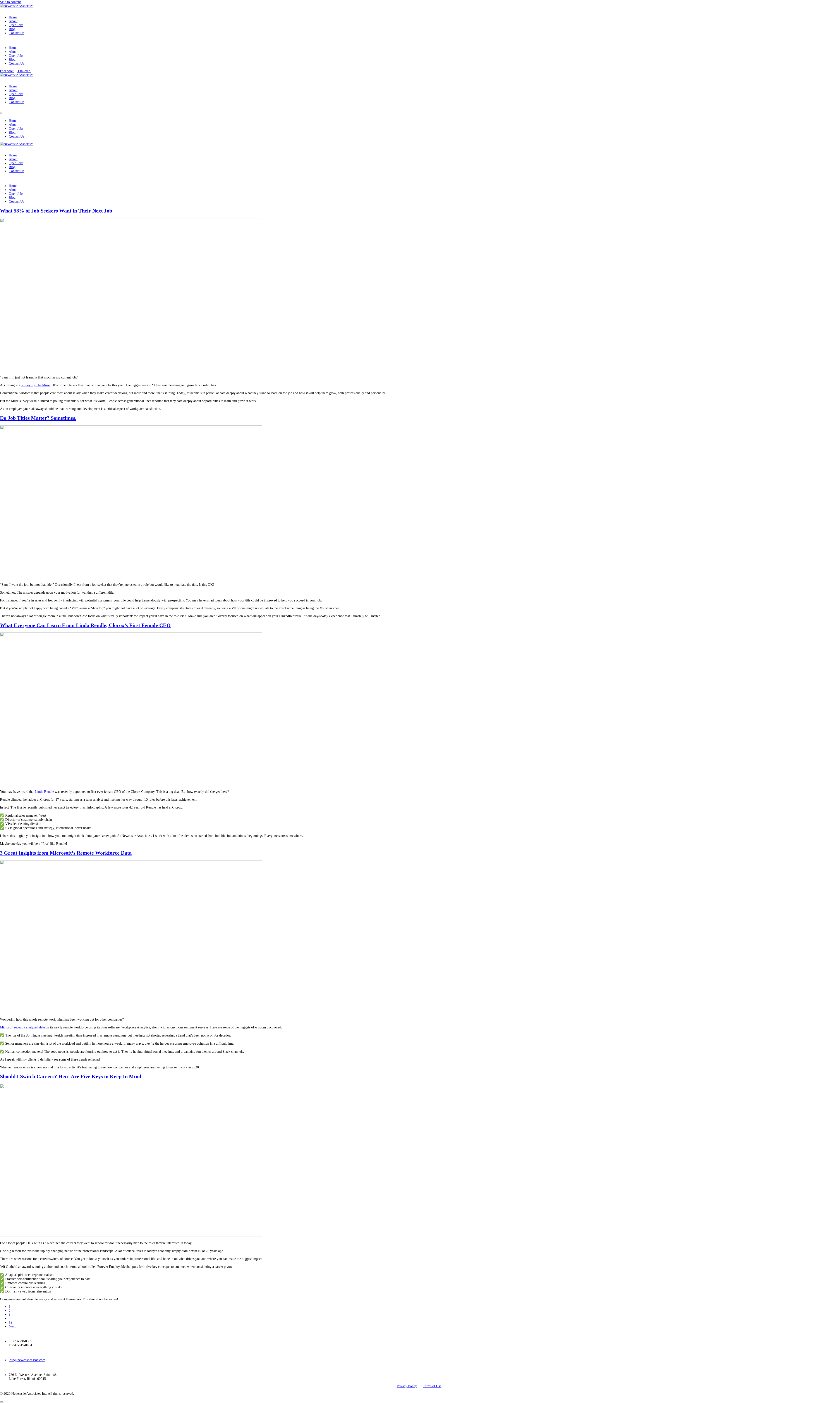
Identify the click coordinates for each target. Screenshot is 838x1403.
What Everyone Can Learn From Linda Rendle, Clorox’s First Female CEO (85, 625)
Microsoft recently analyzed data (22, 1027)
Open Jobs (16, 25)
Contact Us (16, 33)
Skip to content (10, 2)
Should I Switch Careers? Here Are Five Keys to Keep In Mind (70, 1076)
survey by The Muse (35, 385)
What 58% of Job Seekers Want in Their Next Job (56, 211)
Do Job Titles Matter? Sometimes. (38, 418)
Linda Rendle (44, 791)
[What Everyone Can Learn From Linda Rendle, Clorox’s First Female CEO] (131, 784)
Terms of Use (432, 1386)
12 (10, 1322)
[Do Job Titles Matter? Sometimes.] (131, 577)
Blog (12, 29)
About (13, 21)
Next (12, 1326)
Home (13, 17)
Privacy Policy (407, 1386)
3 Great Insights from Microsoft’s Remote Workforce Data (66, 853)
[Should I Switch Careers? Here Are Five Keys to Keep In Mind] (131, 1235)
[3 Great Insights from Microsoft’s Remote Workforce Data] (131, 1012)
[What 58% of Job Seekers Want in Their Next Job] (131, 370)
